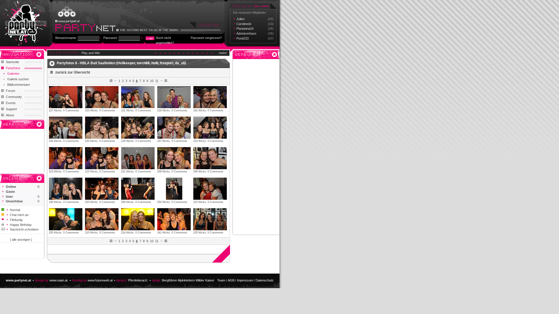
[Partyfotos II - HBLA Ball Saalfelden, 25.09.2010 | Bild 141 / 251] (65, 189)
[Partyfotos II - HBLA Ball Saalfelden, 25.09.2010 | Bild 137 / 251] (101, 158)
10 (151, 81)
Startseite (12, 62)
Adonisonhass (246, 33)
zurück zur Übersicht (72, 72)
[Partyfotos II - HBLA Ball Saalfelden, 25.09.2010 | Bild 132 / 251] (101, 128)
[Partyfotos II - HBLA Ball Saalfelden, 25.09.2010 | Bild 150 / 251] (210, 219)
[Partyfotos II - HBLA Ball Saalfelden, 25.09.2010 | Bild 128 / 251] (138, 97)
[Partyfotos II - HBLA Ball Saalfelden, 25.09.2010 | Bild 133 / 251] (138, 128)
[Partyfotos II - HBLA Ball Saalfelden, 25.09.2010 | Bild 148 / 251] (138, 219)
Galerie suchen (18, 79)
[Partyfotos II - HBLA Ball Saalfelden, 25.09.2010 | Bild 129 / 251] (174, 97)
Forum (10, 90)
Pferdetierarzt (137, 280)
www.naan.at (58, 280)
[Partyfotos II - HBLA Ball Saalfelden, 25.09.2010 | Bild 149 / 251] (174, 219)
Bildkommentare (18, 84)
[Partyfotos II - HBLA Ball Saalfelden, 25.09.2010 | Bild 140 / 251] (210, 158)
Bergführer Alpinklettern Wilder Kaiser (188, 280)
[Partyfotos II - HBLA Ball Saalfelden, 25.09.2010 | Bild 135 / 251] (210, 128)
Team (221, 280)
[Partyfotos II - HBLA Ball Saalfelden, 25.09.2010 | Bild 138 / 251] (138, 158)
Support (11, 109)
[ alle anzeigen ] (21, 239)
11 (156, 81)
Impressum (245, 280)
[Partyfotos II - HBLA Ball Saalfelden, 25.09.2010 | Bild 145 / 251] (210, 189)
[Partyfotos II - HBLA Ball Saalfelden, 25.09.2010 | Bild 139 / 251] (174, 158)
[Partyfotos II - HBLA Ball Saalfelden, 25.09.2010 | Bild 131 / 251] (65, 128)
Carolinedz (244, 24)
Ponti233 (242, 38)
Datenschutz (265, 280)
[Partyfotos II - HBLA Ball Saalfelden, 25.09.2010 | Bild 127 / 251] (101, 97)
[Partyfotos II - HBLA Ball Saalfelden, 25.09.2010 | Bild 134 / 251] (174, 128)
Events (11, 103)
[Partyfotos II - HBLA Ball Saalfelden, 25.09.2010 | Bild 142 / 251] (101, 189)
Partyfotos (13, 68)
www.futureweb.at (100, 280)
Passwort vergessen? (206, 38)
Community (14, 97)
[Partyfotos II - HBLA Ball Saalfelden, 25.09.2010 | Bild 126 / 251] (65, 97)
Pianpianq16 (245, 28)
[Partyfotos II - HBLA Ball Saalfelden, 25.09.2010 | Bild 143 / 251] (138, 189)
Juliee (240, 19)
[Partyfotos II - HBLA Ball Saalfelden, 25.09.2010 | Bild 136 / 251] (65, 158)
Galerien (13, 73)
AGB (231, 280)
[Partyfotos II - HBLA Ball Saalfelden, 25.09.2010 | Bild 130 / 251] (210, 97)
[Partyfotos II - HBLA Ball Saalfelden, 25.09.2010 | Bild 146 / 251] (65, 219)
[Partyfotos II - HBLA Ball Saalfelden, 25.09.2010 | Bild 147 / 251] (101, 219)
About (10, 115)
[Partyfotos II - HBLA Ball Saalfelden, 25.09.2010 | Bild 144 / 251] (174, 189)
